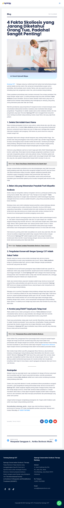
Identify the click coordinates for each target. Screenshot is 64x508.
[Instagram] (9, 489)
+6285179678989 (24, 410)
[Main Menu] (60, 3)
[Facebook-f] (5, 489)
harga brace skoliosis (48, 344)
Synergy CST (11, 84)
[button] (42, 421)
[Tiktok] (13, 489)
